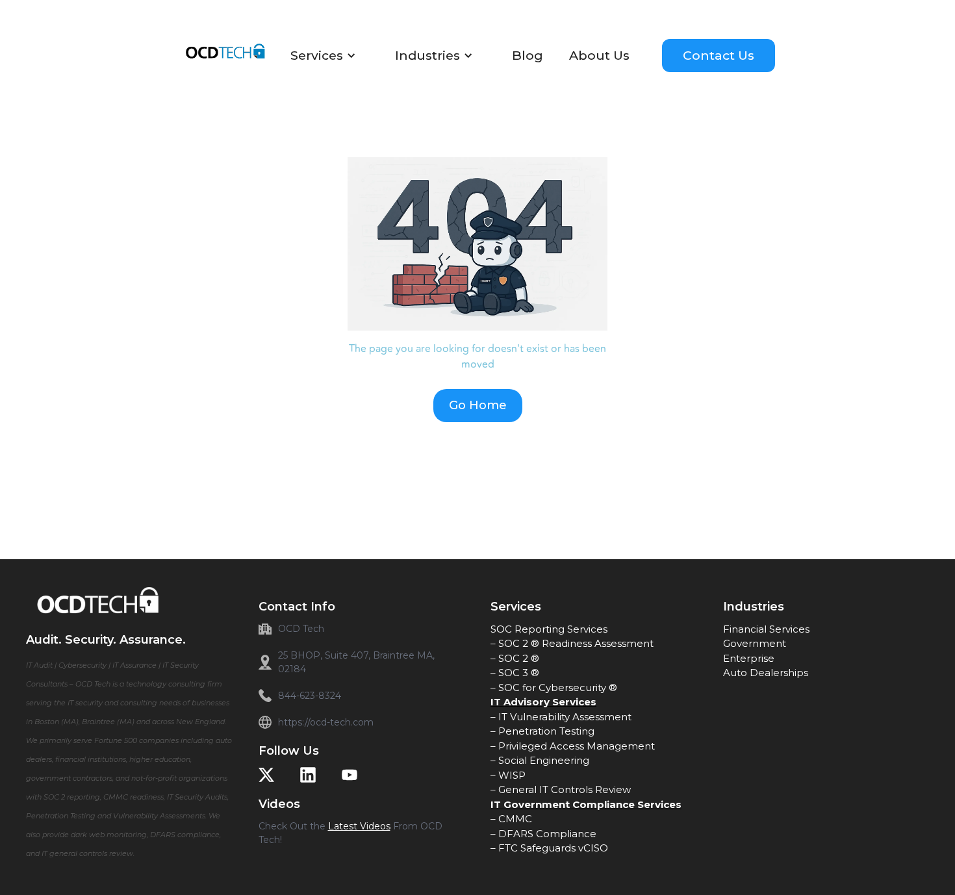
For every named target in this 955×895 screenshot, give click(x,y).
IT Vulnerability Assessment (564, 717)
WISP (512, 775)
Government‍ (754, 643)
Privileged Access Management (576, 746)
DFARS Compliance (547, 833)
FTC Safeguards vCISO (553, 848)
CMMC (515, 819)
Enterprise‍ (748, 658)
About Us (599, 55)
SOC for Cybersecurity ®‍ (557, 687)
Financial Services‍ (766, 629)
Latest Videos (359, 826)
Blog (527, 55)
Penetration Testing (546, 731)
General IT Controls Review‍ (564, 789)
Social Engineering (543, 760)
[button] (329, 55)
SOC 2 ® (518, 658)
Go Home (478, 405)
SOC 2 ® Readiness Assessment (576, 643)
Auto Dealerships (765, 672)
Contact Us (718, 55)
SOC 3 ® (518, 672)
